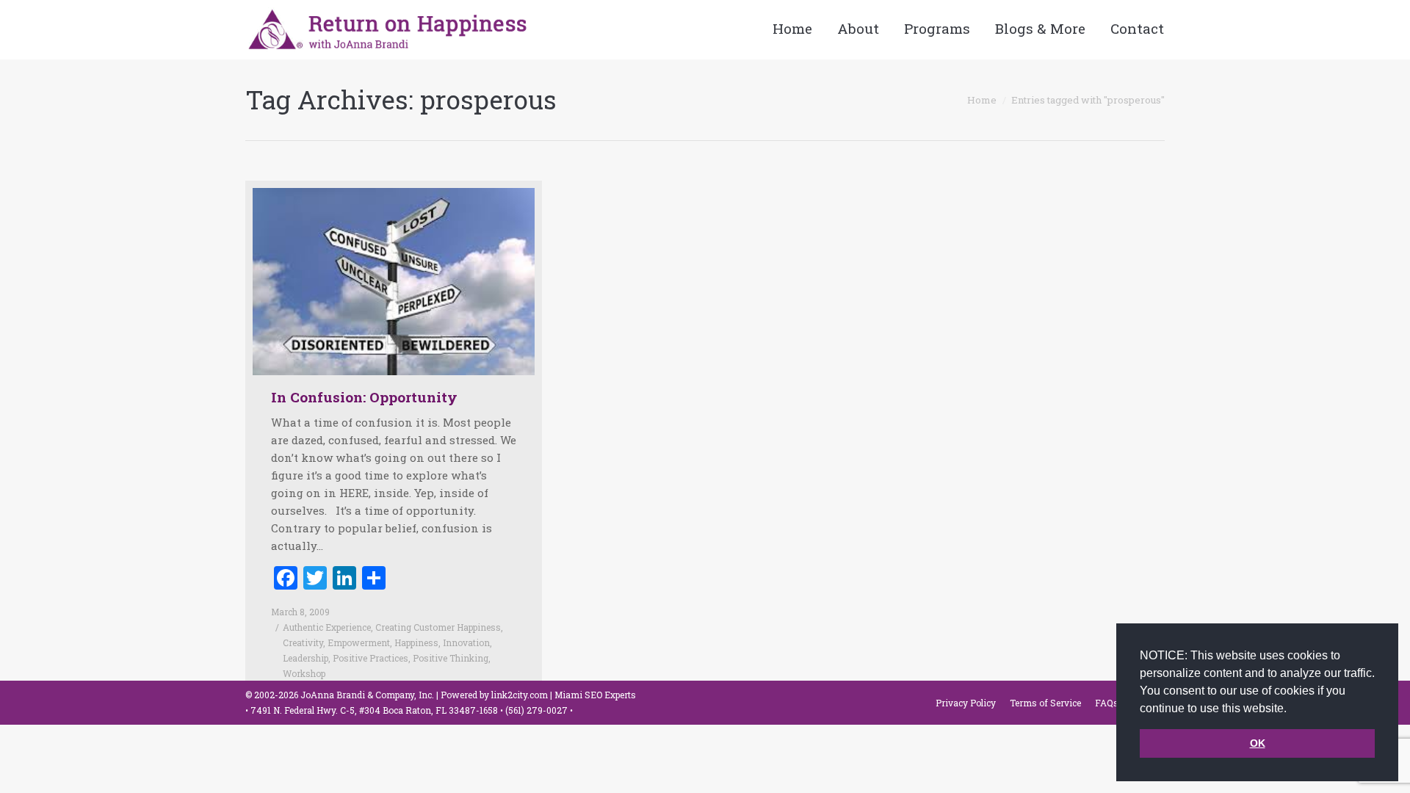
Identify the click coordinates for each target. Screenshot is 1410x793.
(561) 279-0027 (537, 710)
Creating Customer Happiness (438, 627)
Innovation (466, 642)
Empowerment (359, 642)
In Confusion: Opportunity (364, 397)
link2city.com (519, 694)
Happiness (416, 642)
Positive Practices (370, 658)
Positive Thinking (450, 658)
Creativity (303, 642)
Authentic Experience (327, 627)
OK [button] (1257, 743)
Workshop (304, 673)
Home (982, 99)
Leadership (305, 658)
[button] (1292, 709)
